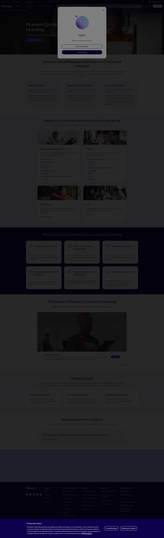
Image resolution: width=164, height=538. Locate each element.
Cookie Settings (111, 528)
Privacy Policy (87, 533)
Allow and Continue (128, 528)
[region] (82, 528)
